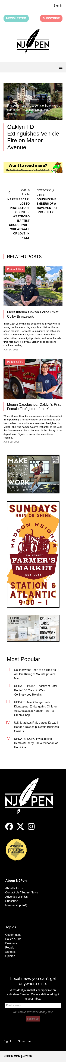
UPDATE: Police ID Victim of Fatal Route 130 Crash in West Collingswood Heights (35, 690)
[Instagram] (31, 829)
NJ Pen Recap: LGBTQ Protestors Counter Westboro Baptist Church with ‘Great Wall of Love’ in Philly (18, 218)
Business (11, 943)
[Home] (31, 800)
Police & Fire (13, 939)
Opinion (10, 956)
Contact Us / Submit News (21, 892)
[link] (33, 474)
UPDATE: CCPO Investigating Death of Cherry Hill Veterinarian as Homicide (36, 743)
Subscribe (51, 18)
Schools (10, 951)
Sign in (35, 342)
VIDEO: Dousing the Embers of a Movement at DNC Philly (47, 204)
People (9, 947)
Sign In (58, 5)
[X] (20, 829)
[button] (33, 42)
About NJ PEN (14, 888)
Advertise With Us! (16, 896)
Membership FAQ (16, 905)
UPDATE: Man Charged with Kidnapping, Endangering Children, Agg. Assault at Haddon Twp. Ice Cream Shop (36, 709)
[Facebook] (9, 829)
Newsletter (16, 18)
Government (13, 934)
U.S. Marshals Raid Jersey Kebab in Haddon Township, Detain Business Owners (36, 727)
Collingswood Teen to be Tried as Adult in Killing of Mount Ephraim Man (35, 674)
